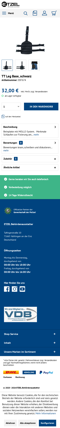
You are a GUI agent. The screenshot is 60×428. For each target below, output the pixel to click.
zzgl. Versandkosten (39, 91)
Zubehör (10, 158)
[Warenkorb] (54, 13)
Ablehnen (10, 423)
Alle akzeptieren (28, 423)
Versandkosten (50, 360)
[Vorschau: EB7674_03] (34, 65)
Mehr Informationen (46, 413)
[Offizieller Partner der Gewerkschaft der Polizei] (27, 215)
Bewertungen (10, 142)
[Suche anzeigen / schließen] (27, 13)
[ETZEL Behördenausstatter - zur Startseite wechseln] (11, 4)
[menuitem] (8, 13)
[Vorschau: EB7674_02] (20, 65)
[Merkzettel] (36, 13)
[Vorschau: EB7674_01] (7, 65)
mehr (36, 134)
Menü (11, 13)
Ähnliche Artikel (12, 167)
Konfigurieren (47, 423)
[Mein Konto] (45, 13)
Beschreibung (10, 126)
